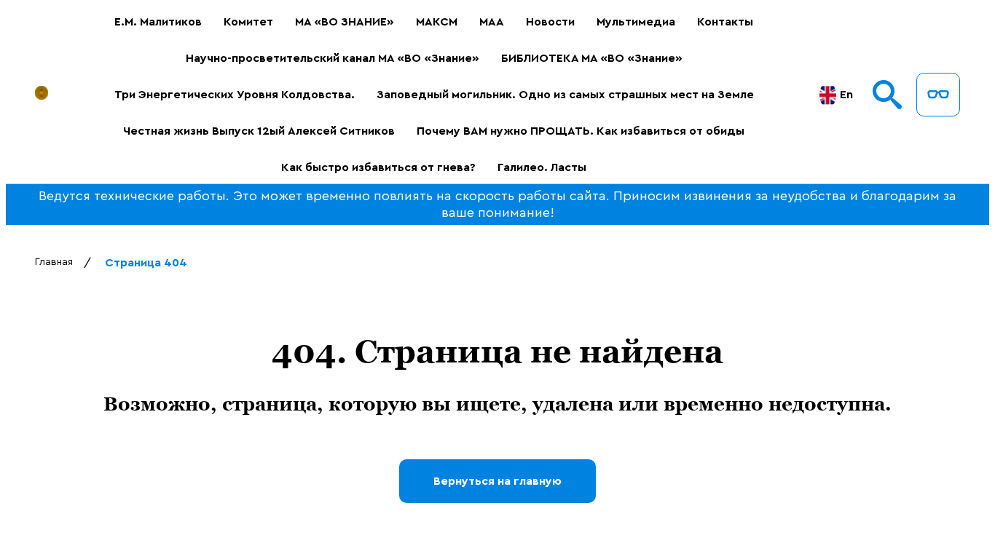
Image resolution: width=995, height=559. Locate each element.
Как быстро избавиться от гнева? (378, 167)
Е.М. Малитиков (158, 22)
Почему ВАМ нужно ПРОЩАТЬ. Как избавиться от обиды (580, 131)
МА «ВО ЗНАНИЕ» (344, 22)
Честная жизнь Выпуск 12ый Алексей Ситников (259, 131)
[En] (827, 95)
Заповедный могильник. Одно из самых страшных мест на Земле (565, 94)
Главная (54, 262)
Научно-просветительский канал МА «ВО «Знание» (332, 58)
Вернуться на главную (497, 481)
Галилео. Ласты (542, 167)
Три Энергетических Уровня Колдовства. (234, 94)
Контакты (725, 22)
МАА (491, 22)
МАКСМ (436, 22)
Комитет (248, 22)
